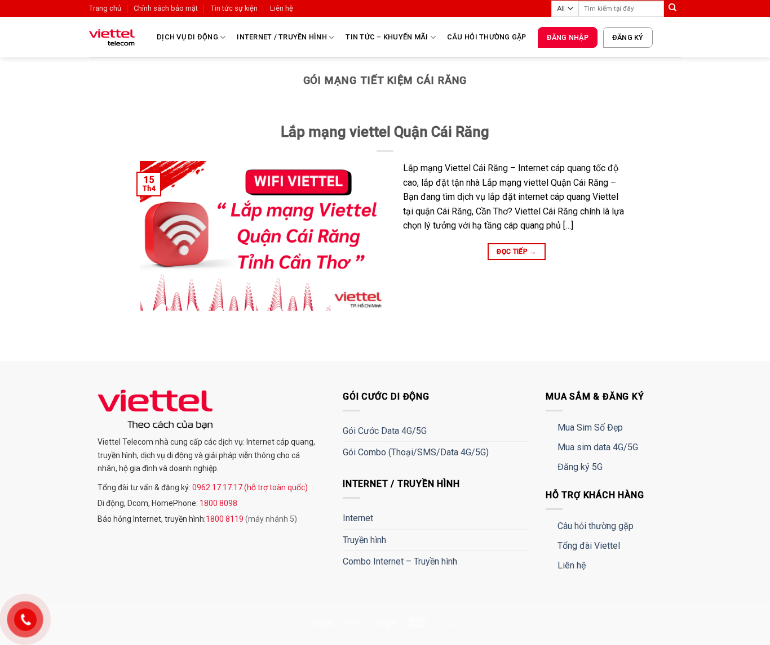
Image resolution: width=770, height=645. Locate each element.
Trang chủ (105, 8)
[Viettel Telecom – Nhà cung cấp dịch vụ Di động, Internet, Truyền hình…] (114, 37)
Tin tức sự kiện (234, 8)
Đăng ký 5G (580, 467)
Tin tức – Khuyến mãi (387, 37)
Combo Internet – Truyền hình (400, 561)
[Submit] (672, 8)
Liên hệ (281, 8)
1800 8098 (217, 503)
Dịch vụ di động (187, 37)
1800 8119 (225, 518)
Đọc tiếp (517, 252)
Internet (358, 518)
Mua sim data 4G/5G (597, 447)
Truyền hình (364, 540)
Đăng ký (628, 37)
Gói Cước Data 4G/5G (385, 430)
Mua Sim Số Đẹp (590, 427)
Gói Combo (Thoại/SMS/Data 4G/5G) (416, 452)
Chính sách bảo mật (166, 8)
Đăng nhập (567, 37)
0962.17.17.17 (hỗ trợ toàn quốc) (249, 487)
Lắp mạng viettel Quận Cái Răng (385, 131)
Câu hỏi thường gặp (486, 37)
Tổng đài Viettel (588, 545)
